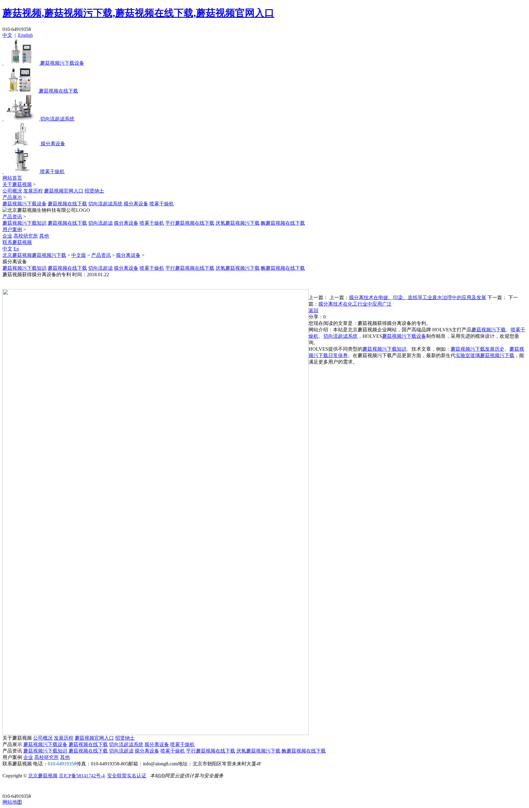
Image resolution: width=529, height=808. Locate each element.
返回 (313, 310)
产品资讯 (12, 216)
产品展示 (12, 197)
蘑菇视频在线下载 (67, 203)
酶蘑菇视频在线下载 (283, 223)
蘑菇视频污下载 (488, 329)
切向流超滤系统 (105, 203)
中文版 (78, 255)
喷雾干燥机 (161, 203)
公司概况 (12, 190)
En (16, 248)
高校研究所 (25, 235)
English (25, 35)
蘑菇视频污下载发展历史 (478, 349)
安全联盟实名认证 (126, 775)
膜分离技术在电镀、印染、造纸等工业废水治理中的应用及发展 (417, 297)
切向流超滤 (100, 223)
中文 (7, 35)
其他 (44, 235)
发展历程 (33, 190)
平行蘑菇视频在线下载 (189, 223)
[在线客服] (9, 787)
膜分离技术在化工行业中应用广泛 (355, 304)
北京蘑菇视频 (43, 775)
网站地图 (12, 802)
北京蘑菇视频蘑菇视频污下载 (34, 255)
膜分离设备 (136, 203)
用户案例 (12, 229)
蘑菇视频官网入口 (63, 190)
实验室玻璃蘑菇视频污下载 (485, 355)
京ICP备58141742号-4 (82, 775)
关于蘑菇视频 (17, 184)
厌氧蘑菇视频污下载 (238, 223)
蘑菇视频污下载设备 (24, 203)
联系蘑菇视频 (17, 242)
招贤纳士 (94, 190)
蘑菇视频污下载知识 (24, 223)
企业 (7, 235)
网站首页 (12, 178)
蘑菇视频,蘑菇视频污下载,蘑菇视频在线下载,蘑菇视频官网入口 (138, 12)
